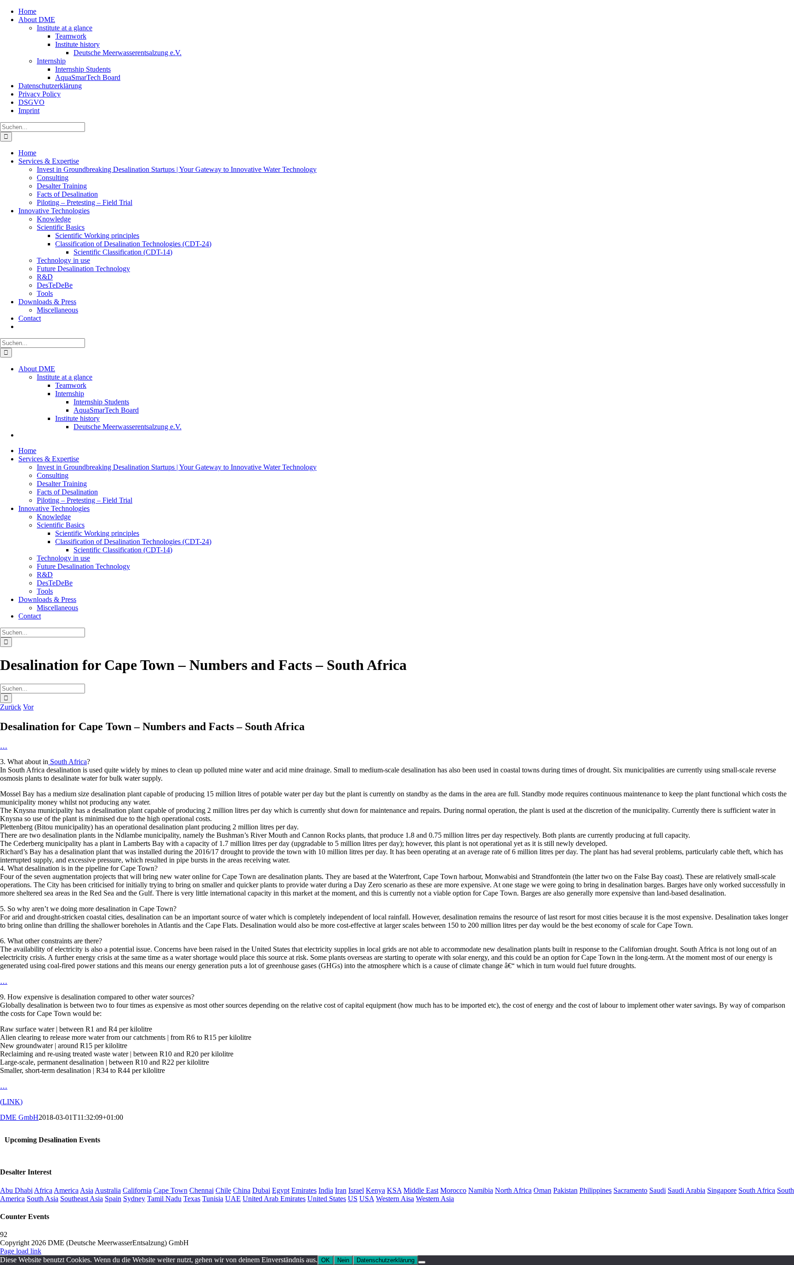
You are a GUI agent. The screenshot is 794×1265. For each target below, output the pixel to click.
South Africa (67, 762)
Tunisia (212, 1199)
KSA (394, 1190)
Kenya (375, 1190)
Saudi (657, 1190)
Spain (113, 1199)
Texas (191, 1199)
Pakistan (565, 1190)
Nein (343, 1260)
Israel (356, 1190)
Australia (108, 1190)
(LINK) (11, 1102)
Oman (542, 1190)
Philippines (595, 1190)
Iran (340, 1190)
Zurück (10, 707)
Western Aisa (395, 1199)
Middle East (420, 1190)
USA (366, 1199)
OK (325, 1260)
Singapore (722, 1190)
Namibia (480, 1190)
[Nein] (421, 1262)
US (352, 1199)
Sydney (134, 1199)
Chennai (201, 1190)
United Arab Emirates (274, 1199)
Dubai (261, 1190)
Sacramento (630, 1190)
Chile (223, 1190)
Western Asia (435, 1199)
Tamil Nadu (164, 1199)
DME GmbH (19, 1117)
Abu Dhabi (16, 1190)
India (325, 1190)
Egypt (280, 1190)
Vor (28, 707)
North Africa (513, 1190)
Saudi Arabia (686, 1190)
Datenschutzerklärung (385, 1260)
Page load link (20, 1251)
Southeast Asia (81, 1199)
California (137, 1190)
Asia (86, 1190)
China (241, 1190)
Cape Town (170, 1190)
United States (326, 1199)
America (66, 1190)
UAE (233, 1199)
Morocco (453, 1190)
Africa (43, 1190)
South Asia (42, 1199)
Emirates (304, 1190)
